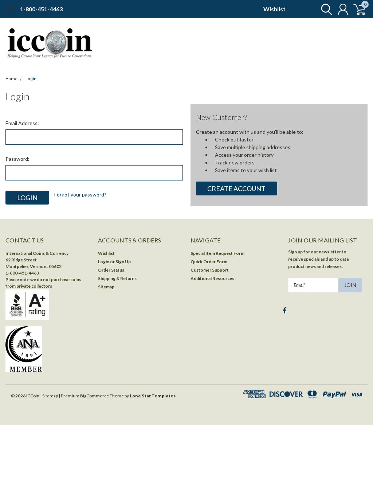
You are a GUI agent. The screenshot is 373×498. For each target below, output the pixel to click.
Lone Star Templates (153, 395)
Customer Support (210, 270)
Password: (17, 159)
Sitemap (106, 286)
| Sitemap (49, 395)
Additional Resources (212, 278)
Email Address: (22, 123)
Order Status (111, 270)
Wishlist (274, 8)
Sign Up (123, 261)
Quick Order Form (209, 261)
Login (30, 79)
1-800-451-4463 (41, 8)
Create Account (236, 188)
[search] (325, 9)
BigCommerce (94, 395)
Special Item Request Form (217, 253)
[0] (356, 9)
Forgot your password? (80, 194)
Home (11, 79)
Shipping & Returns (117, 278)
